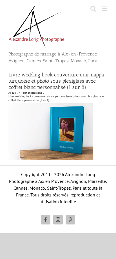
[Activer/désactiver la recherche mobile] (93, 9)
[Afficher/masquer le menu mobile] (105, 9)
